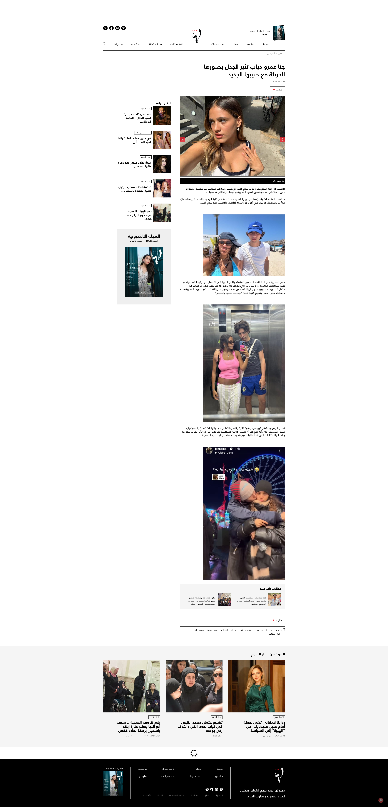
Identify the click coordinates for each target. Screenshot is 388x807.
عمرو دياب (275, 630)
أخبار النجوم (270, 53)
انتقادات (224, 630)
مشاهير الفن (199, 630)
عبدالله (233, 630)
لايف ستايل (176, 44)
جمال (235, 44)
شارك (279, 90)
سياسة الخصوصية (176, 795)
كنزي (241, 630)
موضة (266, 44)
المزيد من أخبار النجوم (268, 654)
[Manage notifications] (380, 800)
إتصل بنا (194, 795)
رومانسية (249, 630)
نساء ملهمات (217, 44)
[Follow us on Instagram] (117, 28)
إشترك (160, 795)
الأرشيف (147, 795)
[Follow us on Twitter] (105, 28)
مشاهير (250, 44)
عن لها (207, 795)
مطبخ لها (118, 44)
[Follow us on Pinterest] (123, 28)
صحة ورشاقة (155, 44)
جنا (267, 630)
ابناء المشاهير (274, 633)
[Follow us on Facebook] (211, 789)
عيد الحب (259, 630)
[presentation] (282, 139)
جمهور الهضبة (213, 630)
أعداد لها (219, 795)
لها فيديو (135, 44)
